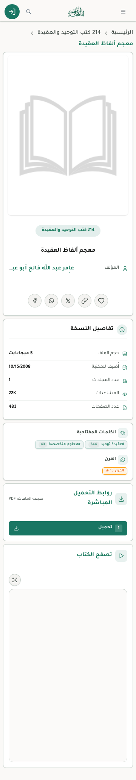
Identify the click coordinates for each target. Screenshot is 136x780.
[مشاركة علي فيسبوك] (35, 300)
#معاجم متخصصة (60, 444)
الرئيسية (122, 33)
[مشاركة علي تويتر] (68, 300)
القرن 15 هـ (115, 471)
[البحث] (28, 11)
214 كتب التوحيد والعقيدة (69, 33)
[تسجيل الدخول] (12, 11)
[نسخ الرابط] (84, 300)
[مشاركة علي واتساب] (51, 300)
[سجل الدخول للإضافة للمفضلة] (101, 300)
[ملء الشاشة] (15, 580)
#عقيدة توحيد (107, 444)
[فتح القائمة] (123, 11)
